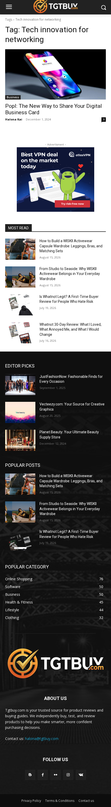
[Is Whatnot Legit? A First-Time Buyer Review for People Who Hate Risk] (20, 304)
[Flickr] (55, 775)
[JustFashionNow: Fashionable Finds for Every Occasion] (20, 384)
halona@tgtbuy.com (42, 738)
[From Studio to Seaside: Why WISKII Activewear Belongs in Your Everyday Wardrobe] (20, 277)
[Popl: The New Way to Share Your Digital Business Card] (55, 74)
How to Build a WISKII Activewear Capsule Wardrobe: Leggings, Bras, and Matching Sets (70, 246)
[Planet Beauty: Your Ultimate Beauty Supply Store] (20, 440)
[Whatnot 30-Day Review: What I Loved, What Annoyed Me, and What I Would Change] (20, 332)
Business (13, 97)
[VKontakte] (81, 775)
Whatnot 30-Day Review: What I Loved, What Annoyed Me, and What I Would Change (70, 329)
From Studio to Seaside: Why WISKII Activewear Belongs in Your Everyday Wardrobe (69, 274)
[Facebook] (43, 775)
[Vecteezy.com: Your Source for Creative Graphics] (20, 412)
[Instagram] (68, 775)
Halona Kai (13, 119)
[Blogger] (30, 775)
